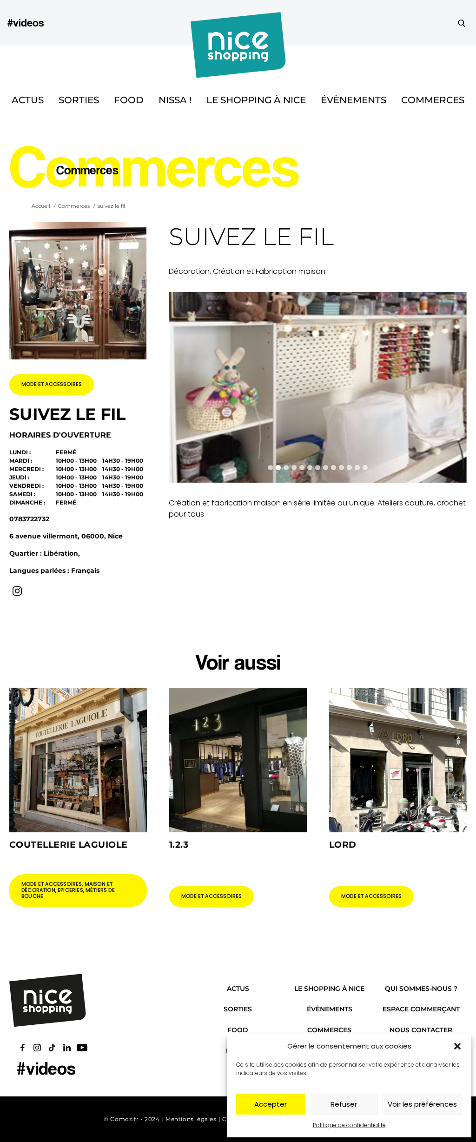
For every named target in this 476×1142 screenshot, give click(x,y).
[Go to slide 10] (341, 467)
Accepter (270, 1104)
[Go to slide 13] (365, 467)
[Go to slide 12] (357, 467)
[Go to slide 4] (294, 467)
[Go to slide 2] (278, 467)
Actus (28, 100)
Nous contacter (421, 1030)
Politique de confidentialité (349, 1125)
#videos (25, 22)
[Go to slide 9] (333, 467)
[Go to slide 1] (270, 467)
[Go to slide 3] (286, 467)
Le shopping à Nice (256, 100)
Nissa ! (175, 100)
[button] (457, 1046)
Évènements (353, 100)
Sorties (79, 100)
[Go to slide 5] (301, 467)
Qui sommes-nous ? (421, 988)
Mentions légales (191, 1118)
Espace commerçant (421, 1009)
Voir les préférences (422, 1104)
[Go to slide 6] (309, 467)
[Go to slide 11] (349, 467)
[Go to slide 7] (317, 467)
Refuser (344, 1104)
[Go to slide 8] (325, 467)
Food (129, 100)
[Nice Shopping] (238, 22)
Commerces (432, 100)
